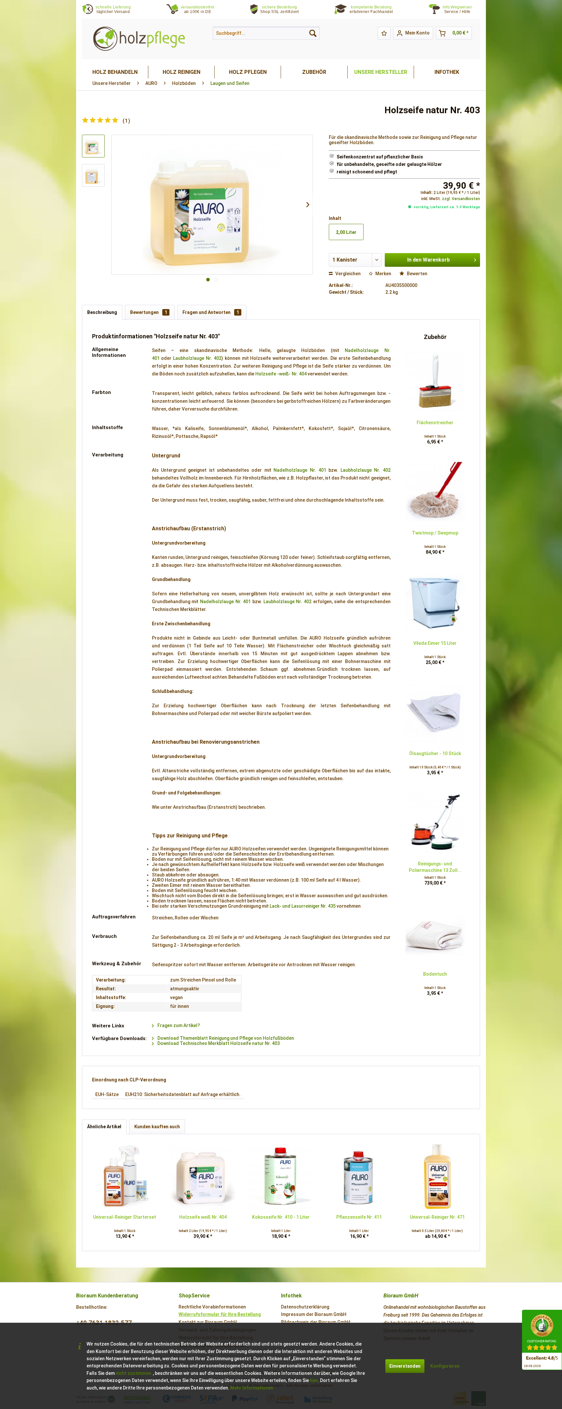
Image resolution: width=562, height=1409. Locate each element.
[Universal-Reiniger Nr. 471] (437, 1176)
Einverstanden (405, 1366)
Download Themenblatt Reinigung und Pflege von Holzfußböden (225, 1038)
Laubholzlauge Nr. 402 (197, 358)
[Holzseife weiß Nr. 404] (202, 1176)
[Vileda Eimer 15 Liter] (435, 602)
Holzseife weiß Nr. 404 (203, 1217)
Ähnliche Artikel (104, 1126)
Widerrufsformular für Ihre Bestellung (220, 1314)
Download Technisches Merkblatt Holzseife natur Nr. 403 (218, 1043)
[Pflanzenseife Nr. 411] (359, 1176)
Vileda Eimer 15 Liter (435, 643)
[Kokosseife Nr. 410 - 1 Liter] (281, 1176)
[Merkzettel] (384, 33)
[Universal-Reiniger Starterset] (124, 1176)
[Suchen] (313, 33)
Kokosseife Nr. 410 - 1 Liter (281, 1217)
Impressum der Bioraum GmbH (313, 1314)
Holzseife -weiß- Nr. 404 (281, 373)
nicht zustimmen (133, 1373)
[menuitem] (461, 9)
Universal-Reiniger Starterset (124, 1217)
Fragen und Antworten (210, 312)
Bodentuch (435, 974)
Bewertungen (148, 312)
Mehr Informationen (251, 1387)
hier (314, 1380)
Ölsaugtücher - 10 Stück (435, 753)
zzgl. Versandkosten (461, 198)
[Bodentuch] (435, 933)
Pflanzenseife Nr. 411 (359, 1217)
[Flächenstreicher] (435, 382)
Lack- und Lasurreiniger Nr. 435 (303, 906)
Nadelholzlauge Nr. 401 (300, 470)
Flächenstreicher (435, 422)
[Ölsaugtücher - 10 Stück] (435, 713)
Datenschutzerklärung (305, 1306)
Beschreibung (102, 312)
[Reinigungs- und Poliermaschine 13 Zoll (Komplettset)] (435, 823)
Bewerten (416, 273)
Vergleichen (347, 273)
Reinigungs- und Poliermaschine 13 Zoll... (435, 867)
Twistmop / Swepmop (435, 532)
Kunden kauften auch (157, 1126)
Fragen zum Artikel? (178, 1025)
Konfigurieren (445, 1366)
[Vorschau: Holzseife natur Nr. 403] (93, 146)
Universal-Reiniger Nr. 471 (437, 1217)
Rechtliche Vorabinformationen (212, 1306)
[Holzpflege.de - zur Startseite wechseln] (139, 39)
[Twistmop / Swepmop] (435, 492)
